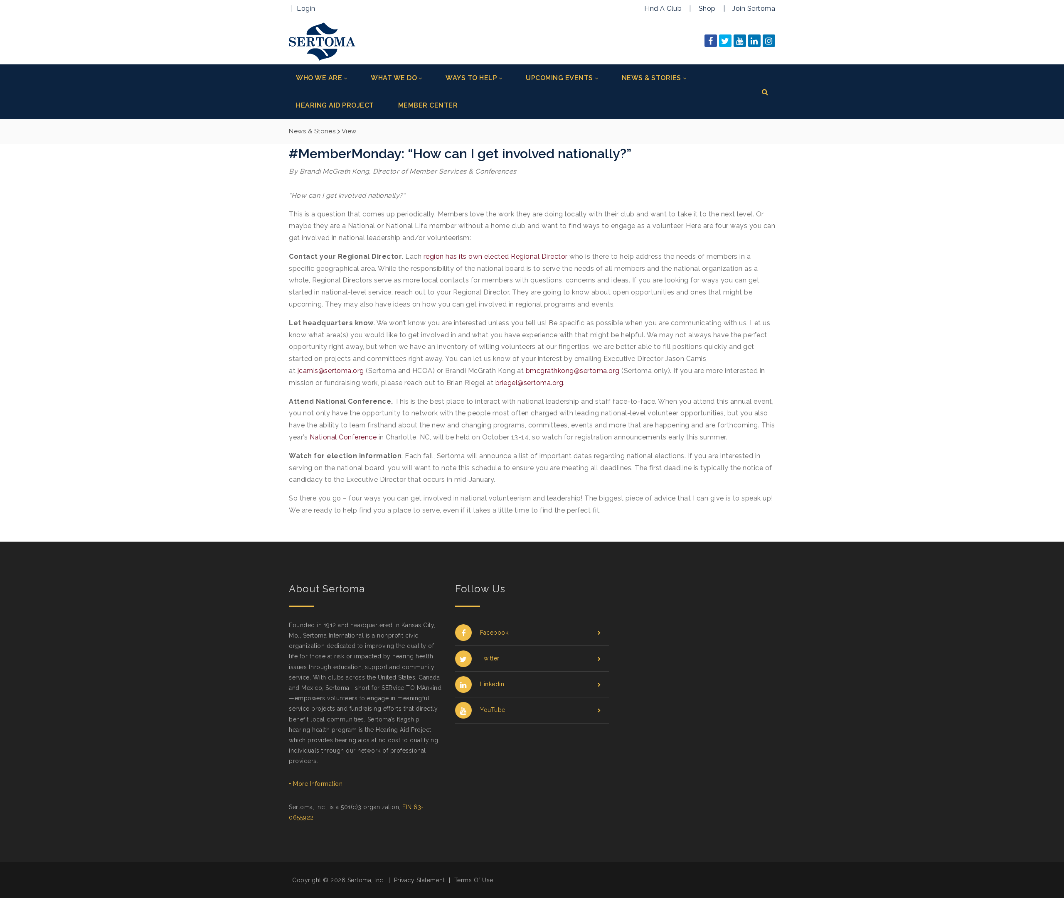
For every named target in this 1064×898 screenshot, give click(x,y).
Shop (707, 8)
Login (306, 8)
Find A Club (663, 8)
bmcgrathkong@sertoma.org (573, 371)
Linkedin (492, 684)
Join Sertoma (753, 8)
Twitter (490, 658)
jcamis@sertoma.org (331, 371)
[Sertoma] (322, 41)
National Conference (343, 437)
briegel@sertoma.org (529, 383)
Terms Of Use (473, 880)
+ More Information (315, 783)
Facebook (494, 632)
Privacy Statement (419, 880)
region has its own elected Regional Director (496, 256)
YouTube (492, 710)
